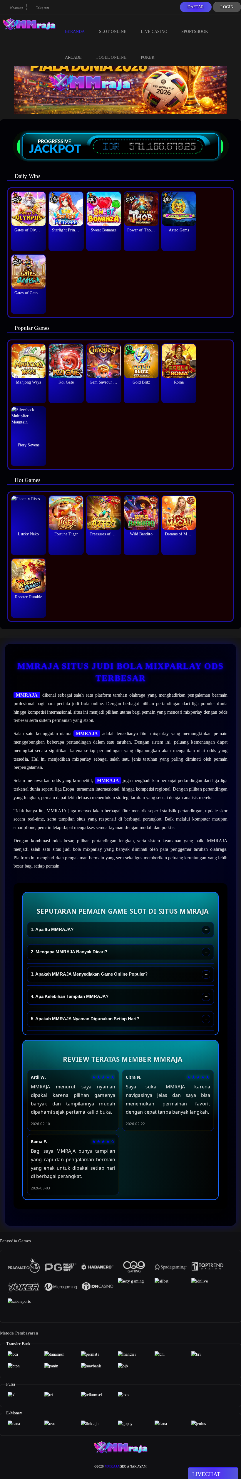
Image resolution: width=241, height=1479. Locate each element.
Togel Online (111, 57)
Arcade (73, 57)
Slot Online (113, 31)
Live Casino (154, 31)
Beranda (75, 31)
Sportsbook (194, 31)
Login (227, 7)
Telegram (42, 7)
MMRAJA (27, 695)
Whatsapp (16, 7)
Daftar (196, 7)
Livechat (206, 1474)
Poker (148, 57)
